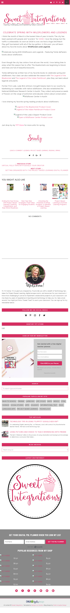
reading (52, 150)
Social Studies (17, 405)
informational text (48, 405)
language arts (9, 409)
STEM (63, 401)
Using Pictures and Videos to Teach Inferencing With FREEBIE (38, 432)
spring (58, 150)
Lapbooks (30, 401)
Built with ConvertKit (42, 547)
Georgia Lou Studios (37, 605)
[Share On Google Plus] (36, 155)
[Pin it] (40, 155)
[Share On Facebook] (33, 155)
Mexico (56, 401)
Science (6, 405)
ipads (61, 405)
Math (49, 401)
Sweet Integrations (17, 605)
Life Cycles (41, 401)
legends (27, 150)
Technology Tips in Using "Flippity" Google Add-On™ (34, 421)
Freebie (21, 401)
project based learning (39, 150)
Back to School (9, 401)
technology (45, 409)
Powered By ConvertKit (49, 373)
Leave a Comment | (17, 150)
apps (27, 405)
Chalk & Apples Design (60, 605)
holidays (35, 405)
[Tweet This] (29, 155)
